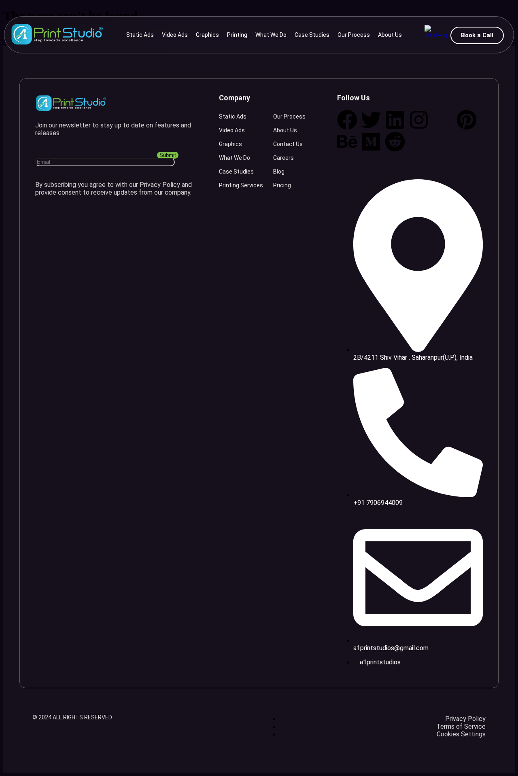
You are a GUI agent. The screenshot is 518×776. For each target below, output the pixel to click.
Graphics (207, 35)
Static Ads (140, 35)
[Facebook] (347, 120)
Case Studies (312, 35)
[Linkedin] (395, 120)
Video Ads (175, 35)
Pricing (282, 185)
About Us (390, 35)
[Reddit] (395, 141)
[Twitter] (371, 120)
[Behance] (347, 141)
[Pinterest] (466, 120)
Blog (278, 171)
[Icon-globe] (443, 120)
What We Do (271, 35)
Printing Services (241, 185)
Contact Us (288, 144)
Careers (283, 158)
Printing (237, 35)
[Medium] (371, 141)
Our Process (354, 35)
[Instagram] (419, 120)
